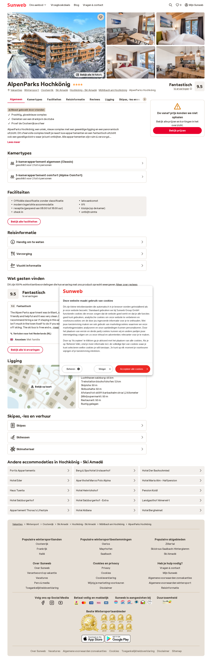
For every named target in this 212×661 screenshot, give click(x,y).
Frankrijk (42, 548)
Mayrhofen (105, 548)
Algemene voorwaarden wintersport (170, 582)
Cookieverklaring (106, 577)
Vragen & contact (170, 567)
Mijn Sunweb (170, 572)
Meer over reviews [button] (127, 284)
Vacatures (42, 577)
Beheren (71, 369)
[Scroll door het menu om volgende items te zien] (145, 99)
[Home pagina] (16, 5)
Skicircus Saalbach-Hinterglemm (170, 548)
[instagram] (51, 604)
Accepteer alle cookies (131, 369)
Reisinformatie (170, 587)
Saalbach (106, 553)
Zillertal (170, 543)
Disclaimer (106, 587)
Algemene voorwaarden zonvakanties (170, 577)
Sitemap (177, 651)
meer (56, 327)
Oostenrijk (42, 543)
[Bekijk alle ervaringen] (187, 86)
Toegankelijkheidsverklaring (42, 587)
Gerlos (106, 543)
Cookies (106, 572)
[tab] (16, 99)
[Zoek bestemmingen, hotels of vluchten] (170, 5)
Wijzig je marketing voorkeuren (106, 582)
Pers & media (42, 582)
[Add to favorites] (100, 17)
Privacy (106, 567)
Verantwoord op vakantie (42, 572)
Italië (42, 553)
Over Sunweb (42, 567)
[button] (56, 45)
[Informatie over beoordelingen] (191, 89)
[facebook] (43, 604)
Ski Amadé (170, 553)
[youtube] (60, 604)
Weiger (102, 369)
